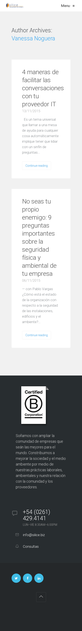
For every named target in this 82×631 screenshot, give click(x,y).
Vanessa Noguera (33, 38)
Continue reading (36, 165)
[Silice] (14, 5)
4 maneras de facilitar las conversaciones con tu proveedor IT (43, 88)
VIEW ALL (21, 55)
